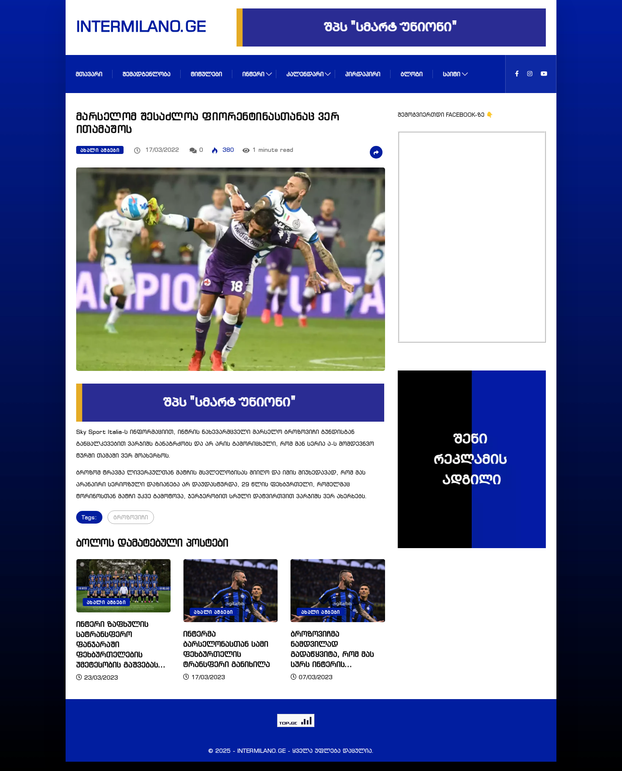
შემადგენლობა (147, 73)
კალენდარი (305, 73)
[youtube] (544, 73)
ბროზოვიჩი (130, 517)
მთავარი (89, 73)
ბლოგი (412, 73)
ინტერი (253, 73)
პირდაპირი (362, 73)
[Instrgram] (529, 73)
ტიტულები (206, 73)
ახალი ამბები (99, 150)
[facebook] (517, 73)
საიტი (451, 73)
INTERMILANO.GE (130, 25)
